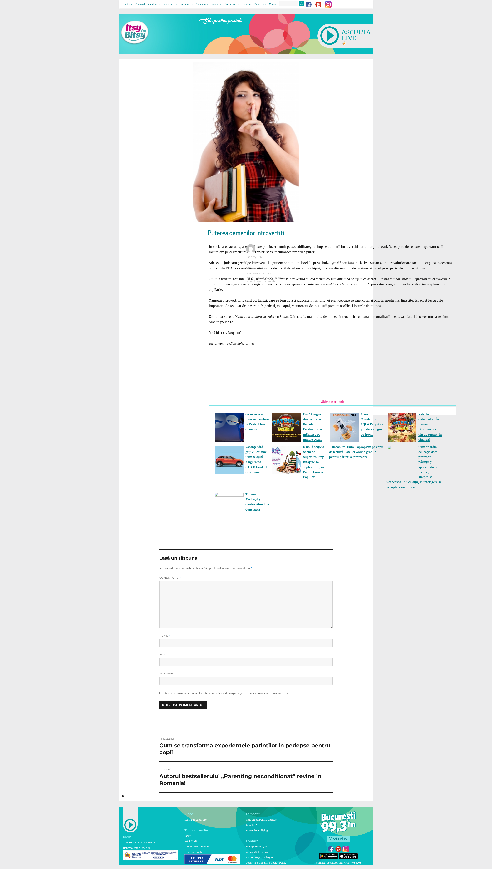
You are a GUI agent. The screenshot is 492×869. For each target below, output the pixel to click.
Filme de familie (193, 852)
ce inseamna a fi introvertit (260, 273)
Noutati (215, 4)
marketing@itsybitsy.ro (259, 857)
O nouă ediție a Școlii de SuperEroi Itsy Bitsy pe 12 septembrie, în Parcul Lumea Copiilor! (313, 462)
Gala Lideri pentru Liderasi (261, 819)
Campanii (201, 4)
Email (165, 654)
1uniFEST (251, 825)
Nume (165, 635)
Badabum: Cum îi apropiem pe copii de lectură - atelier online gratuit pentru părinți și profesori (356, 452)
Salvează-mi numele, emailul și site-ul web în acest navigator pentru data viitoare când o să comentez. (227, 693)
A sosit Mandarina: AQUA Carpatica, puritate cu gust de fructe (372, 424)
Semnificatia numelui (196, 846)
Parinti (166, 4)
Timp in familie (182, 4)
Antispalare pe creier (257, 268)
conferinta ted (253, 277)
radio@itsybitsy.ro (256, 846)
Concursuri (230, 4)
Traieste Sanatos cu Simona (139, 842)
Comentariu (170, 577)
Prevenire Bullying (257, 830)
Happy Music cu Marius (136, 848)
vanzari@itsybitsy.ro (258, 852)
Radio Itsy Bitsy (254, 257)
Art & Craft (190, 841)
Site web (166, 673)
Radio (127, 4)
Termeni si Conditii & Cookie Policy (266, 862)
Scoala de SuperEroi (146, 4)
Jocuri (187, 835)
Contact (273, 4)
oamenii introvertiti (266, 281)
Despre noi (260, 4)
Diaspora (246, 4)
